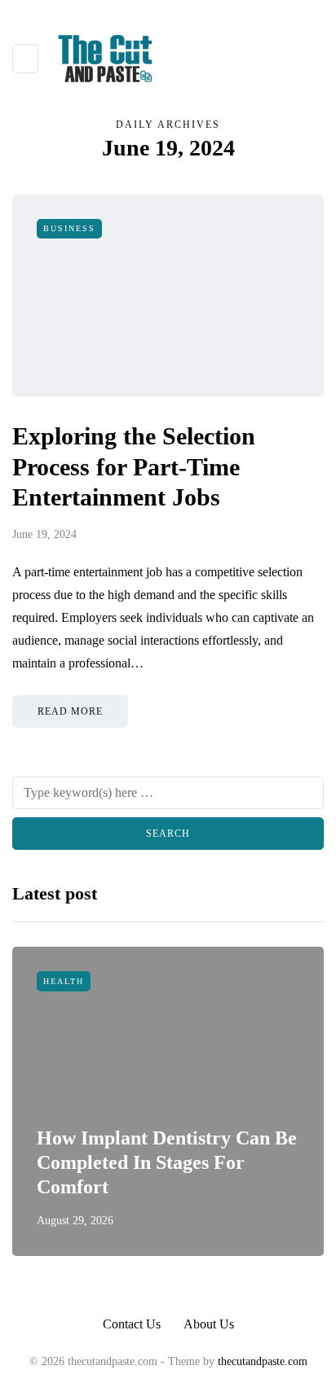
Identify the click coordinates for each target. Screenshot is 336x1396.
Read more (70, 711)
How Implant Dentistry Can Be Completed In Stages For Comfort (167, 1162)
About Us (208, 1324)
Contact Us (132, 1324)
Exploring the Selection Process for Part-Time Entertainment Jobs (133, 466)
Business (69, 228)
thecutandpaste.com (262, 1361)
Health (63, 981)
